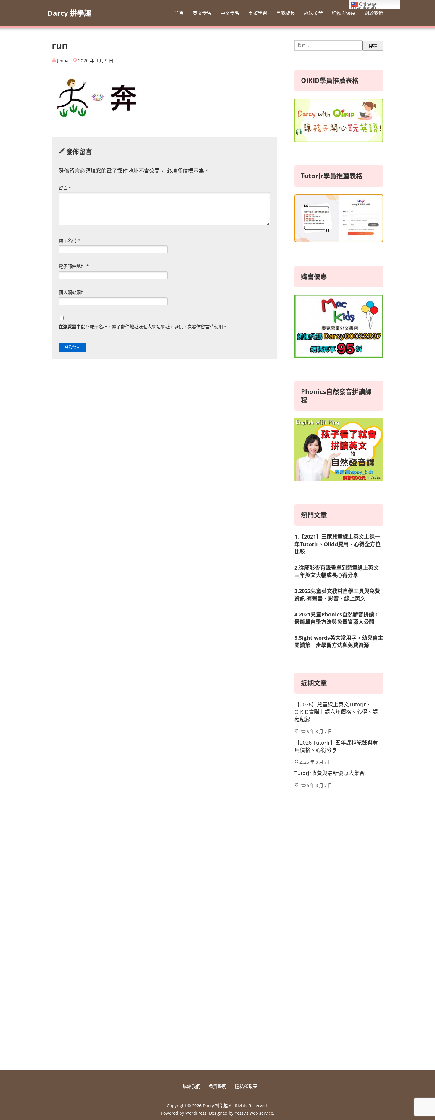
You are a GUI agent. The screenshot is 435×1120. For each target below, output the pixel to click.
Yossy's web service (254, 1113)
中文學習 (229, 13)
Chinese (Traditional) (364, 5)
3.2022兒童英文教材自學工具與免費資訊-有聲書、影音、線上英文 (337, 594)
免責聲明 (217, 1086)
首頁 (179, 13)
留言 (65, 188)
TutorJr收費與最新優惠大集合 (329, 773)
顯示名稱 (69, 240)
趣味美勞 (313, 13)
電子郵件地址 (74, 266)
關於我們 (373, 13)
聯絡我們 (191, 1086)
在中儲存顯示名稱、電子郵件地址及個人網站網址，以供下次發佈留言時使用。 (143, 327)
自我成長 (285, 13)
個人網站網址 (72, 292)
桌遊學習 (257, 13)
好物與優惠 (343, 13)
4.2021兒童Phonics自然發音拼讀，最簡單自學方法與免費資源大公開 (336, 618)
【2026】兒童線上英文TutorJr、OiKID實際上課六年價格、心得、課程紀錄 (336, 712)
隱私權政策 (246, 1086)
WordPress (196, 1113)
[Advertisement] (338, 963)
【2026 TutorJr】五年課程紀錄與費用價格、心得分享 (336, 746)
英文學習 (202, 13)
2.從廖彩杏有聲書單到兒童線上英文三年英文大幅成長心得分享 (336, 571)
